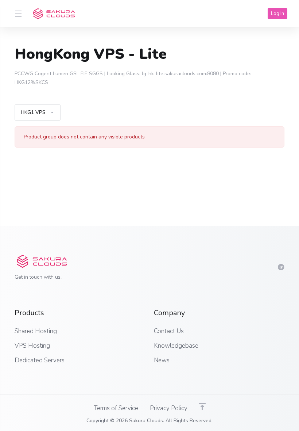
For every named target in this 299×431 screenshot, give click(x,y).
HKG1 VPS (33, 112)
